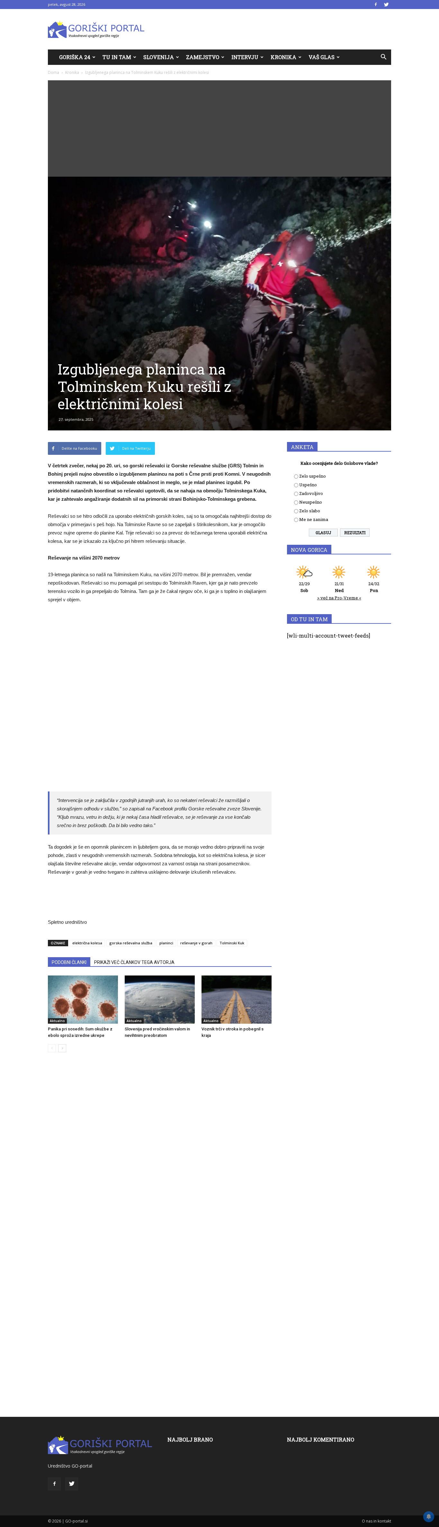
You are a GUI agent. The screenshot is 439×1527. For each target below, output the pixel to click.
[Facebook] (376, 4)
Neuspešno (310, 502)
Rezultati (354, 532)
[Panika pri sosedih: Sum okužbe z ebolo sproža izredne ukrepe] (83, 999)
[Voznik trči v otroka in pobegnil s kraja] (237, 999)
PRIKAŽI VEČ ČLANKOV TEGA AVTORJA (134, 962)
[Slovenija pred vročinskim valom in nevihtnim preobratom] (160, 999)
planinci (166, 942)
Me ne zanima (313, 519)
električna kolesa (87, 942)
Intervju (244, 57)
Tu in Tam (117, 57)
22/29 (304, 587)
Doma (53, 72)
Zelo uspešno (312, 476)
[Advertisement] (219, 128)
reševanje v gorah (196, 942)
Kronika (283, 57)
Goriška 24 (74, 57)
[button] (383, 57)
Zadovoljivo (311, 493)
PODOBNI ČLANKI (69, 962)
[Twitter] (386, 4)
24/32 (373, 587)
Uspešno (308, 485)
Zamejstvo (202, 57)
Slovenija (158, 57)
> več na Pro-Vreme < (339, 598)
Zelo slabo (309, 511)
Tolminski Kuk (232, 942)
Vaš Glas (322, 57)
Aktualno (57, 1021)
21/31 (339, 587)
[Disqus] (160, 1154)
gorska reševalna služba (130, 942)
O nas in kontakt (376, 1521)
